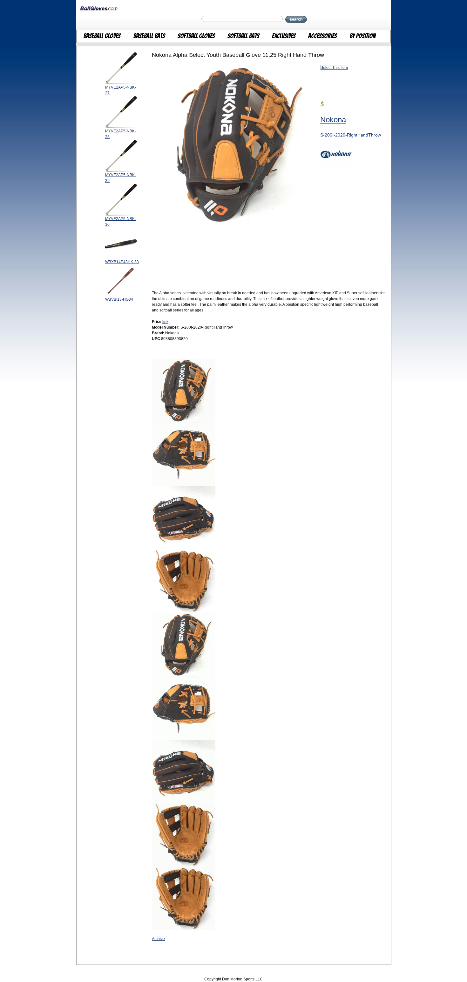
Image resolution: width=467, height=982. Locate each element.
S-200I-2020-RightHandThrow (350, 134)
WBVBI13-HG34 (119, 299)
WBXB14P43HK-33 (122, 262)
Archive (158, 939)
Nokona (333, 119)
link (165, 321)
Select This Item (334, 67)
